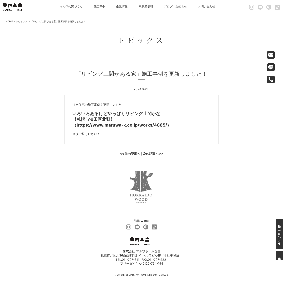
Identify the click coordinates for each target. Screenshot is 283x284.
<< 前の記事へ (130, 154)
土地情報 (279, 255)
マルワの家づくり (71, 6)
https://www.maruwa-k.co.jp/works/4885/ (122, 125)
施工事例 (99, 6)
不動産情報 (146, 6)
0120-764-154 (152, 263)
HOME (9, 21)
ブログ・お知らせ (175, 6)
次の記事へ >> (153, 154)
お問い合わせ (206, 6)
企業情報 (122, 6)
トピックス (21, 21)
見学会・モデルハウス (279, 234)
